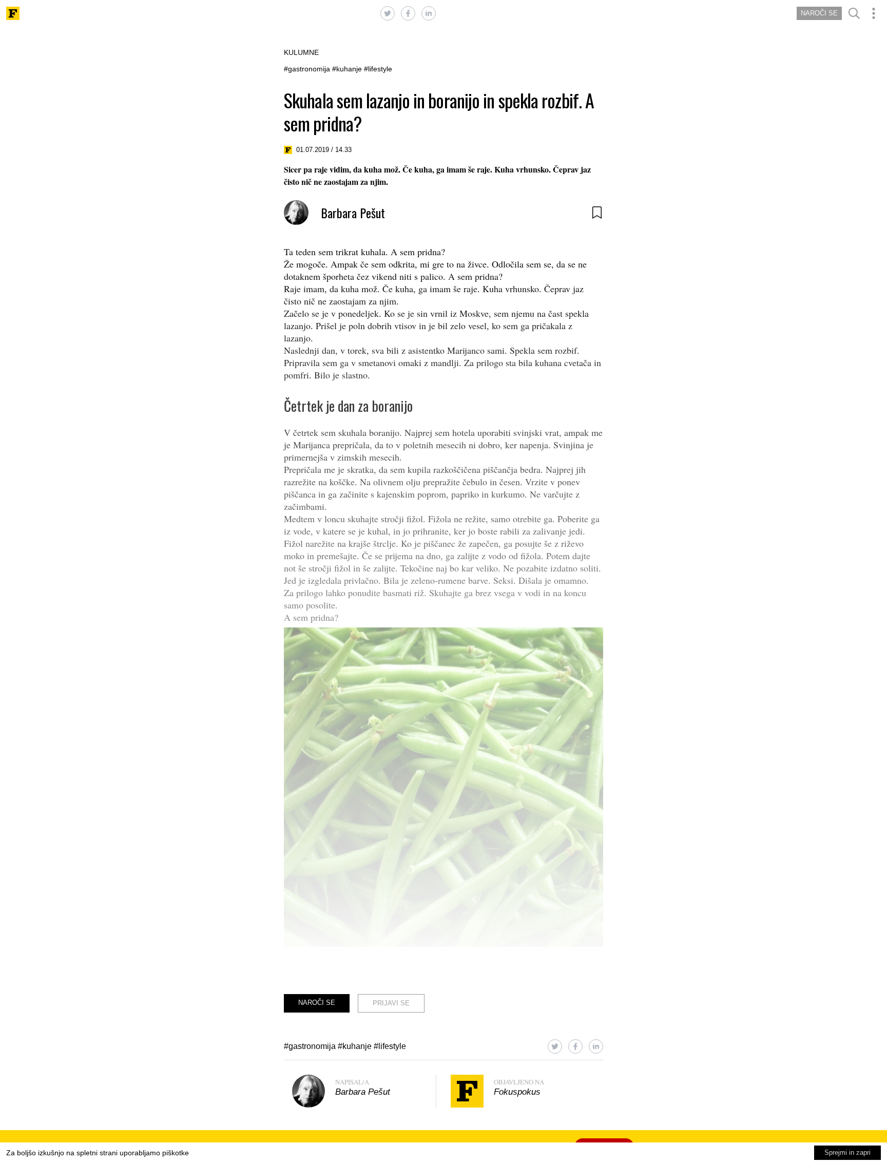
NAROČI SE (819, 13)
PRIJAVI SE (391, 1003)
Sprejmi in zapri (847, 1152)
